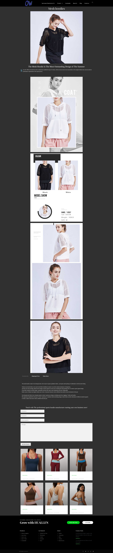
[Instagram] (88, 551)
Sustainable (67, 3)
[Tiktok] (90, 551)
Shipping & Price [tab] (36, 376)
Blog (81, 3)
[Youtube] (85, 551)
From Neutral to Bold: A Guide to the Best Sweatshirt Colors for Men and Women (84, 535)
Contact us (86, 3)
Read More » (25, 475)
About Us (75, 3)
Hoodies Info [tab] (25, 376)
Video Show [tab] (46, 376)
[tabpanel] (56, 391)
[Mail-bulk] (93, 551)
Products (59, 3)
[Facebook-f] (83, 551)
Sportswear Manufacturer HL (48, 3)
